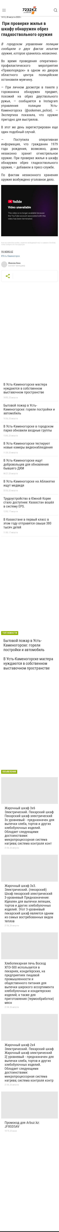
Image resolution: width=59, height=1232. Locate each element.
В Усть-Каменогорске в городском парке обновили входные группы (28, 428)
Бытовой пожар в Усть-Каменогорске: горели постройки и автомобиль (29, 409)
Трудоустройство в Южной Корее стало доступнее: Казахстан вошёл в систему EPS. (28, 502)
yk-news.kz (7, 251)
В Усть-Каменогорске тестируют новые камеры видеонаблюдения (28, 445)
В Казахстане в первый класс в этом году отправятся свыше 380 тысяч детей (27, 523)
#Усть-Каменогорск (10, 256)
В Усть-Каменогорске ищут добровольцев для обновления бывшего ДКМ (26, 464)
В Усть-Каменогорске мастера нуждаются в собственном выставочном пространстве (25, 388)
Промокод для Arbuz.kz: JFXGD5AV (22, 1125)
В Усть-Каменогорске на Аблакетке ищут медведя (29, 483)
